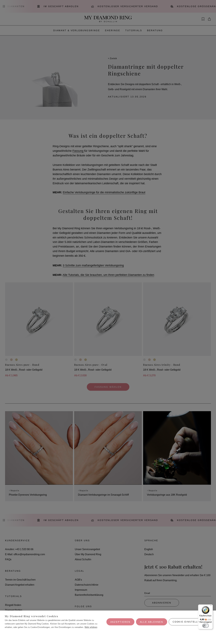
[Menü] (211, 606)
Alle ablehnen (151, 622)
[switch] (205, 626)
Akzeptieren (120, 622)
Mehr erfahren (91, 627)
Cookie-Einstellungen (190, 622)
